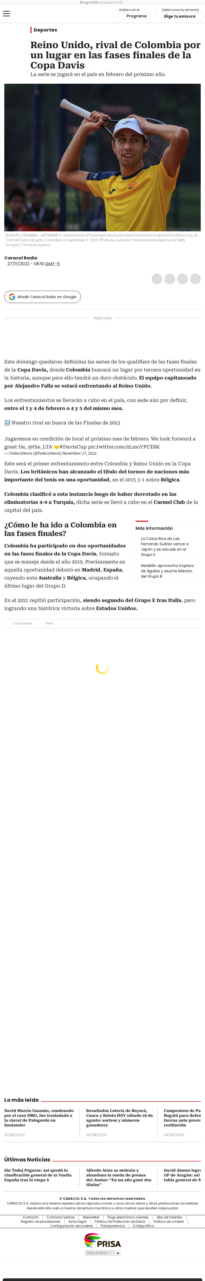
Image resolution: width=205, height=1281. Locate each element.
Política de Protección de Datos (120, 1221)
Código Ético (143, 1226)
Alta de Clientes (169, 1217)
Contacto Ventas (61, 1217)
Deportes (45, 30)
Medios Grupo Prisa (103, 1253)
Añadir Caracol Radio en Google (46, 297)
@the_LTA (40, 447)
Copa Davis (22, 623)
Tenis (49, 623)
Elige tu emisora (179, 16)
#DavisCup (73, 447)
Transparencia (112, 1226)
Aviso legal (77, 1221)
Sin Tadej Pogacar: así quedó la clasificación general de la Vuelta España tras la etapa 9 (38, 1175)
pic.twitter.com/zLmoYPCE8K (124, 447)
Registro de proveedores (40, 1221)
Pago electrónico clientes (128, 1217)
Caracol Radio (25, 14)
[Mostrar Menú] (6, 13)
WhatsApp (195, 279)
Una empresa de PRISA (102, 1240)
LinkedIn (182, 279)
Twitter (169, 279)
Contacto (30, 1217)
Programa (137, 16)
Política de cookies (168, 1221)
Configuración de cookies (71, 1226)
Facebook (157, 279)
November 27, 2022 (79, 453)
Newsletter (91, 1217)
